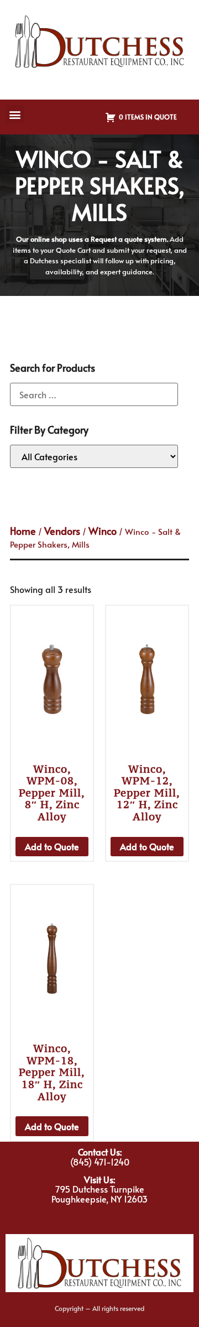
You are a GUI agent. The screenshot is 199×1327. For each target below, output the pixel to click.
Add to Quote (52, 846)
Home (23, 531)
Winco (102, 531)
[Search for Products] (94, 394)
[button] (15, 114)
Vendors (62, 531)
